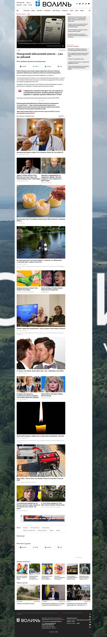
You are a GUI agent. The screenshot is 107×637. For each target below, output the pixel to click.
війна (52, 530)
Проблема (47, 10)
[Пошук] (89, 10)
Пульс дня (26, 10)
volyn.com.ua (60, 612)
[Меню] (17, 10)
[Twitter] (80, 4)
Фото (76, 10)
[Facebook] (77, 4)
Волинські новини (21, 14)
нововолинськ (35, 527)
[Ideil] (53, 631)
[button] (29, 2)
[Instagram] (83, 4)
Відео (82, 10)
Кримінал (65, 10)
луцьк (58, 530)
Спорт (71, 10)
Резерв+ (25, 105)
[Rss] (90, 627)
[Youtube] (89, 4)
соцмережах (50, 75)
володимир (46, 527)
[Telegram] (86, 4)
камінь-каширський (29, 530)
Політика (39, 10)
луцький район (43, 530)
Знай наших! (56, 10)
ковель (26, 527)
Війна (33, 10)
